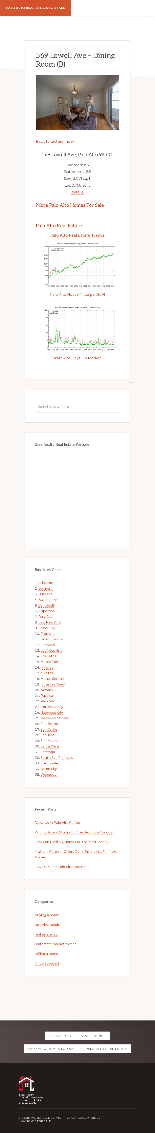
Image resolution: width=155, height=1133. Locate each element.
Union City (49, 769)
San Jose (47, 735)
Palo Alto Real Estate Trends (77, 235)
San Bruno (49, 724)
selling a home (46, 954)
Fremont (48, 634)
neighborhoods (47, 925)
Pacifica (47, 696)
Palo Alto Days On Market (77, 358)
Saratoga (48, 752)
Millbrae (47, 667)
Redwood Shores (54, 718)
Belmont (45, 588)
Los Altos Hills (51, 650)
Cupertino (46, 611)
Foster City (46, 628)
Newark (47, 690)
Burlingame (48, 600)
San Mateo (49, 741)
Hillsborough (51, 639)
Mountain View (53, 684)
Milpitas (47, 673)
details (77, 192)
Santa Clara (50, 746)
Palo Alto (48, 701)
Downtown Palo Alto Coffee (57, 823)
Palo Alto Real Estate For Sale (35, 8)
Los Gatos (48, 656)
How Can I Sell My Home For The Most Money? (72, 842)
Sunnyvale (49, 763)
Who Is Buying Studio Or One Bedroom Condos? (74, 832)
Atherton (45, 583)
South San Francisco (57, 758)
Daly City (45, 617)
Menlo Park (50, 662)
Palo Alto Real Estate (59, 226)
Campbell (46, 605)
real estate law (46, 934)
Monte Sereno (52, 679)
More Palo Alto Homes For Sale (70, 205)
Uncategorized (47, 963)
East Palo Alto (49, 622)
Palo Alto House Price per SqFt (77, 294)
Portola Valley (52, 707)
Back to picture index (55, 141)
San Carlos (49, 729)
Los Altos (48, 645)
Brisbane (45, 594)
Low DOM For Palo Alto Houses (60, 867)
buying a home (47, 915)
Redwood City (52, 712)
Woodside (49, 774)
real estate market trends (55, 944)
